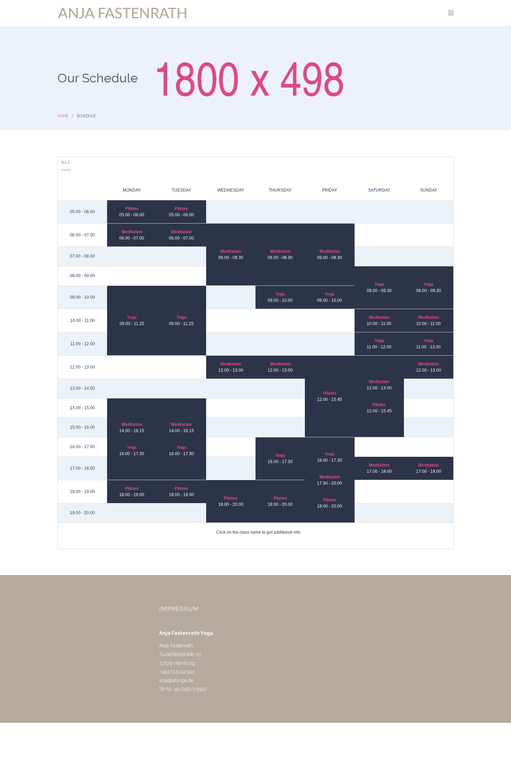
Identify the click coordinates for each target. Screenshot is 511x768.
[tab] (66, 163)
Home (62, 115)
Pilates (132, 208)
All (66, 162)
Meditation (132, 231)
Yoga (379, 284)
